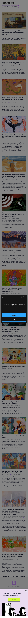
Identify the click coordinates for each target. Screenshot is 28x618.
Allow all (14, 315)
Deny (14, 319)
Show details (21, 311)
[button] (26, 590)
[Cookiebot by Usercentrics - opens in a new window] (20, 297)
